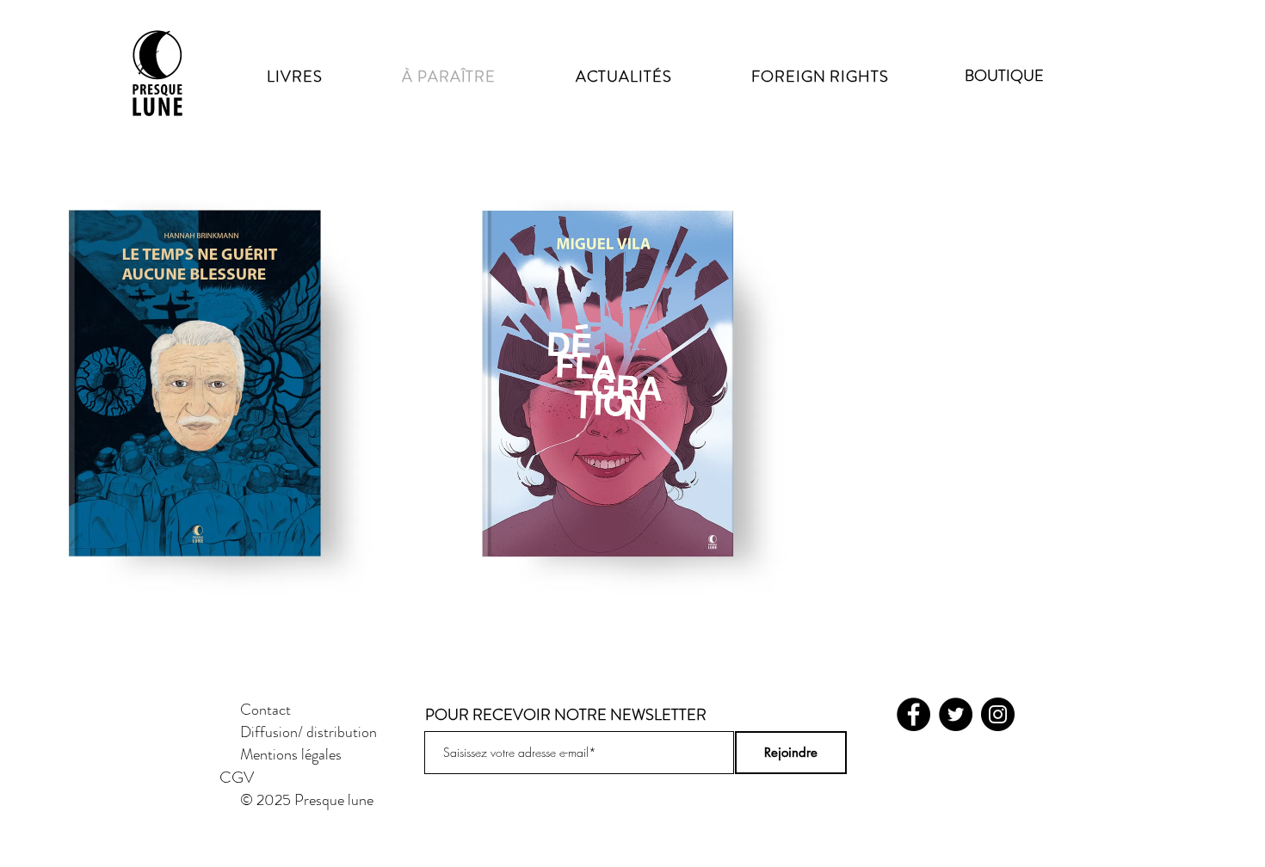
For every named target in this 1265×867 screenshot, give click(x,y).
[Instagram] (998, 714)
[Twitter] (955, 714)
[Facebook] (913, 714)
